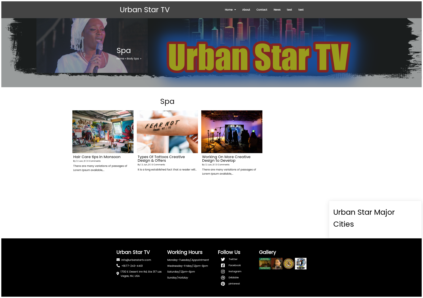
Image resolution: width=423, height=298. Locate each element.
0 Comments (94, 161)
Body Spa (133, 58)
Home (120, 58)
